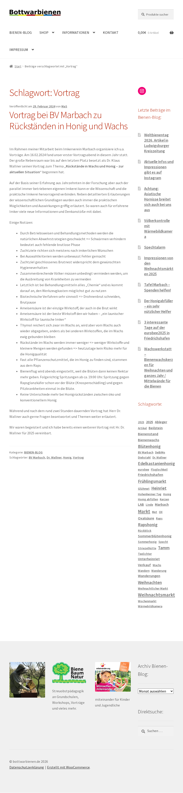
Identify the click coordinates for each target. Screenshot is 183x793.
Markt (144, 511)
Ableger (161, 422)
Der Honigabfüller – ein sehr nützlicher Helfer (158, 306)
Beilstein (156, 428)
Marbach (162, 504)
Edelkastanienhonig (156, 463)
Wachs (157, 565)
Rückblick (144, 531)
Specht (163, 542)
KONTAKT (111, 32)
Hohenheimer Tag (149, 494)
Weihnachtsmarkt (156, 595)
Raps (159, 518)
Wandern (144, 571)
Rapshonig (148, 524)
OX (160, 512)
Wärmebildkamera (150, 606)
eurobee (143, 469)
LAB (141, 504)
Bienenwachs (148, 440)
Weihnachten (150, 582)
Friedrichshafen (150, 474)
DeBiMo (160, 452)
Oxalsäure (146, 518)
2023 (141, 422)
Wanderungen (149, 576)
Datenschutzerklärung (26, 767)
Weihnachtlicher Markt (153, 588)
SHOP (44, 32)
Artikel (142, 428)
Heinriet (158, 488)
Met (154, 512)
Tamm (164, 547)
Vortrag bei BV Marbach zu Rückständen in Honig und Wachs (68, 120)
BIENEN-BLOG (20, 32)
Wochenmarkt (147, 601)
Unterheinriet (149, 559)
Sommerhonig (147, 542)
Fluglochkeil (159, 469)
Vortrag (78, 457)
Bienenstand (148, 434)
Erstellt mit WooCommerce (68, 767)
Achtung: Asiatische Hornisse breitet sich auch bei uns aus (157, 199)
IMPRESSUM (18, 49)
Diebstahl (144, 457)
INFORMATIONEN (75, 32)
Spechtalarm (154, 247)
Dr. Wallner (54, 457)
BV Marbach (37, 457)
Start (18, 66)
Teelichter (145, 554)
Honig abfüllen (148, 499)
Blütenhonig (149, 446)
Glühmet (144, 489)
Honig (67, 457)
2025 (149, 422)
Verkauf (144, 565)
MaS (64, 106)
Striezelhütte (147, 548)
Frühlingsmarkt (152, 481)
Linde (149, 505)
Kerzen (164, 499)
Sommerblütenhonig (154, 536)
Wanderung (158, 571)
